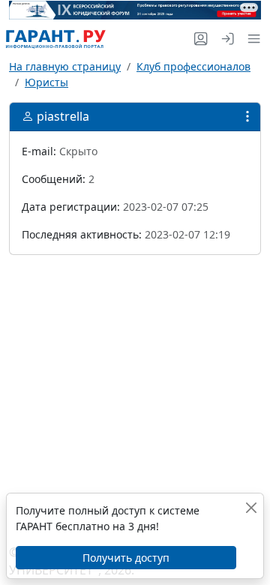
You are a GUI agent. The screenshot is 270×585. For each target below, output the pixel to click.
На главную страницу (65, 66)
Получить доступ (126, 557)
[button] (251, 39)
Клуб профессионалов (193, 66)
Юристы (46, 82)
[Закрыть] (251, 507)
